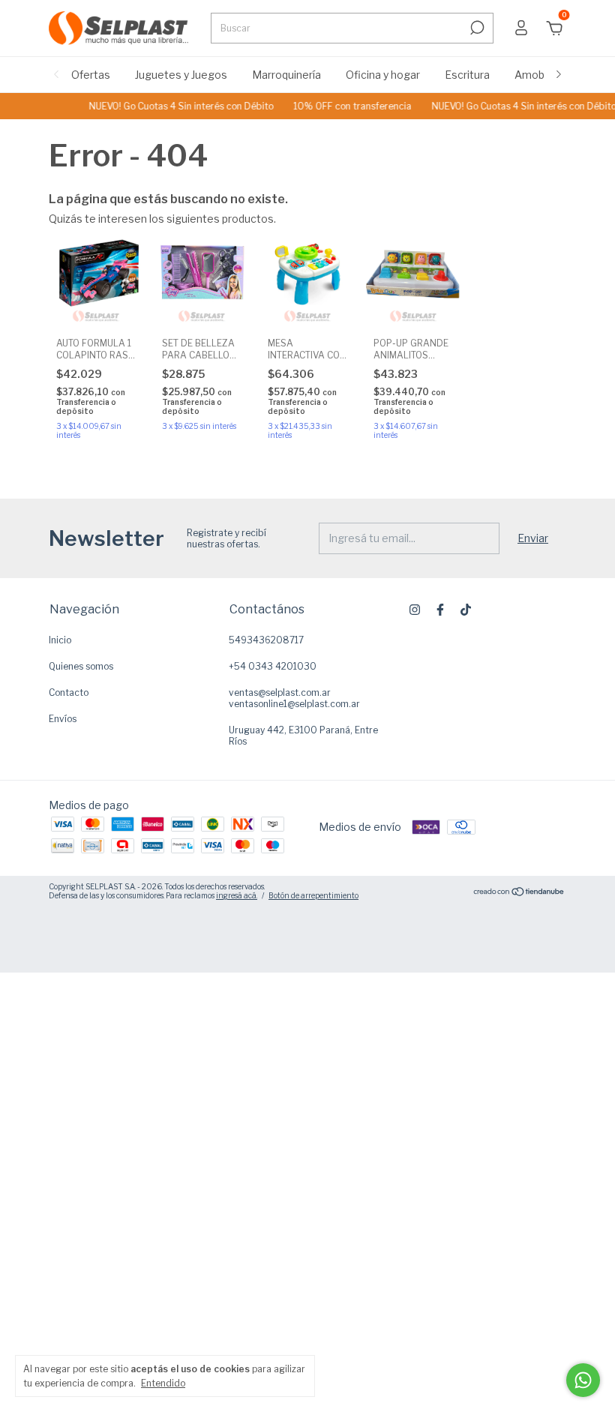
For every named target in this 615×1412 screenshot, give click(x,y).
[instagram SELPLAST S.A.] (415, 610)
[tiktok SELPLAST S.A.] (466, 610)
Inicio (60, 640)
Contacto (68, 692)
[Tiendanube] (519, 892)
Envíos (62, 718)
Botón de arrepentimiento (313, 895)
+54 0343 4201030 (272, 666)
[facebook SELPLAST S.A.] (440, 610)
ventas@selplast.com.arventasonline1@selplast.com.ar (294, 698)
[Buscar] (476, 28)
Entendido (163, 1383)
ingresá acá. (236, 895)
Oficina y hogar (383, 74)
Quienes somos (81, 666)
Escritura (467, 74)
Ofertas (90, 74)
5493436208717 (266, 640)
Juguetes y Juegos (181, 74)
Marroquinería (286, 74)
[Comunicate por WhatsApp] (583, 1380)
